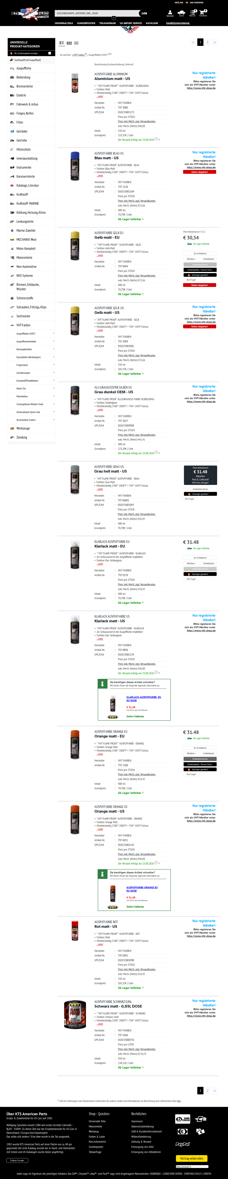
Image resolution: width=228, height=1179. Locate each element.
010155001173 (126, 112)
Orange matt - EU (110, 733)
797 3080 (123, 107)
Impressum (137, 1121)
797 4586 (123, 1035)
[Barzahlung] (182, 1136)
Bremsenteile (25, 86)
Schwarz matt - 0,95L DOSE (118, 1003)
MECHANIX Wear (27, 239)
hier (179, 1101)
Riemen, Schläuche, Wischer (28, 286)
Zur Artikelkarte (200, 253)
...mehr (100, 96)
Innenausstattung (27, 158)
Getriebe (22, 140)
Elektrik (21, 95)
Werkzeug (94, 1131)
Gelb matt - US (109, 310)
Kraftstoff (22, 194)
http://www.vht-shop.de (201, 88)
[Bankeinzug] (182, 1123)
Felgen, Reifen (25, 113)
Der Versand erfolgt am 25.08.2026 (137, 140)
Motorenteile (24, 257)
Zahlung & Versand (141, 1141)
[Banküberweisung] (200, 1123)
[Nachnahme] (200, 1136)
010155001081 (126, 346)
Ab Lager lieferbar (129, 219)
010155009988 (126, 425)
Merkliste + (191, 258)
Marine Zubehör (26, 230)
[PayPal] (182, 1149)
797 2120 (123, 187)
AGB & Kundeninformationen (146, 1131)
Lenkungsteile (25, 221)
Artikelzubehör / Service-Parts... (200, 269)
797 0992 (123, 955)
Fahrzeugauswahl (178, 23)
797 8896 (123, 650)
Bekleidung (23, 77)
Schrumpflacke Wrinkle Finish (30, 404)
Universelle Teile (97, 1121)
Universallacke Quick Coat (28, 412)
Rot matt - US (106, 924)
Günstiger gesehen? (200, 274)
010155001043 (126, 505)
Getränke (22, 131)
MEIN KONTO (170, 16)
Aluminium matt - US (112, 76)
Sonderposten (96, 1147)
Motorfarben (22, 396)
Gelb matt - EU (108, 235)
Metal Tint (21, 388)
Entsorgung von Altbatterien (146, 1152)
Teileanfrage (95, 1152)
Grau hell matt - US (110, 468)
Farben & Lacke (97, 1136)
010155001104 (126, 191)
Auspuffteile (24, 68)
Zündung (22, 437)
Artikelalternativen (200, 264)
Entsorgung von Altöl (142, 1147)
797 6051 (123, 840)
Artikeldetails (208, 258)
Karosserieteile (26, 176)
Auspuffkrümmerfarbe (26, 341)
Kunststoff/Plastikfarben (27, 380)
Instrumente (24, 167)
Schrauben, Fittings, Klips (31, 307)
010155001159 (126, 654)
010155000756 (126, 1040)
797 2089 (123, 341)
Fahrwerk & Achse (27, 104)
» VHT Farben (79, 54)
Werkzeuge (23, 428)
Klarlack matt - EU (112, 543)
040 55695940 (196, 2)
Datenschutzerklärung (142, 1126)
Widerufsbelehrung (141, 1136)
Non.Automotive (97, 1141)
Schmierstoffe (25, 298)
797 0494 (123, 266)
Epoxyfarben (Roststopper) (29, 357)
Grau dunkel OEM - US (113, 389)
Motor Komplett (26, 248)
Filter (20, 122)
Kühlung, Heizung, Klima (31, 212)
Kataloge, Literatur (28, 185)
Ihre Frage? (191, 279)
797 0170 (123, 575)
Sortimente (23, 316)
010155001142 (126, 845)
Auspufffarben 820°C (26, 333)
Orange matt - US (110, 808)
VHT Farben (23, 325)
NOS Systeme (25, 275)
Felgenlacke (22, 365)
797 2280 (123, 765)
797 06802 (123, 500)
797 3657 (123, 421)
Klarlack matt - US (112, 618)
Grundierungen (23, 372)
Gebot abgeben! (199, 171)
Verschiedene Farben (26, 419)
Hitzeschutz (24, 149)
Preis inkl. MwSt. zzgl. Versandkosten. (137, 121)
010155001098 (126, 960)
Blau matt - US (109, 155)
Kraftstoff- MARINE (28, 203)
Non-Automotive (27, 266)
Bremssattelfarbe (24, 349)
